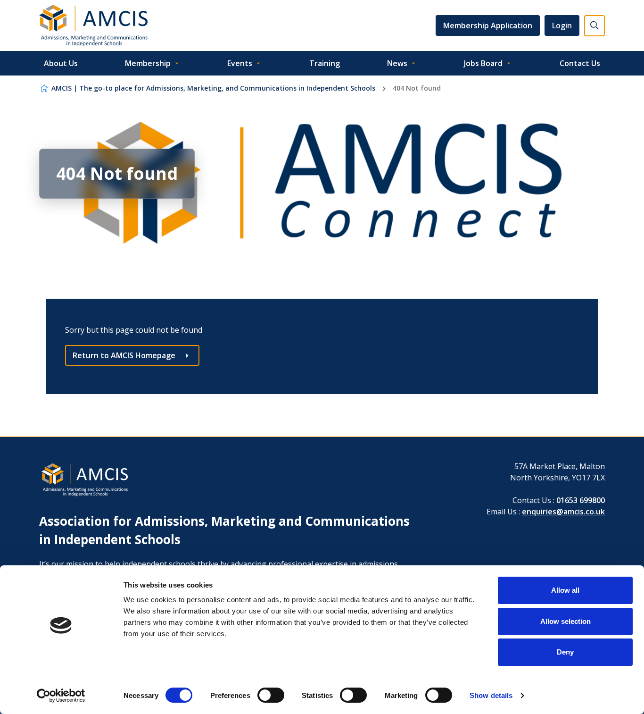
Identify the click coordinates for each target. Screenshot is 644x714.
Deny (565, 652)
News (397, 63)
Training (324, 63)
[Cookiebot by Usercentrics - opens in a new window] (61, 696)
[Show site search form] (594, 25)
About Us (61, 63)
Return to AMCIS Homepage (124, 355)
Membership (148, 63)
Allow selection (565, 621)
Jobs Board (483, 63)
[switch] (270, 695)
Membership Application (487, 25)
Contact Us (580, 63)
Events (239, 63)
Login (562, 25)
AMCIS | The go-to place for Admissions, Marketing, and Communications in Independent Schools (213, 88)
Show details (491, 695)
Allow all (565, 590)
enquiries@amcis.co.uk (563, 511)
